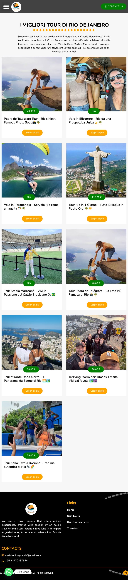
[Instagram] (125, 572)
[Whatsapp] (9, 572)
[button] (6, 6)
